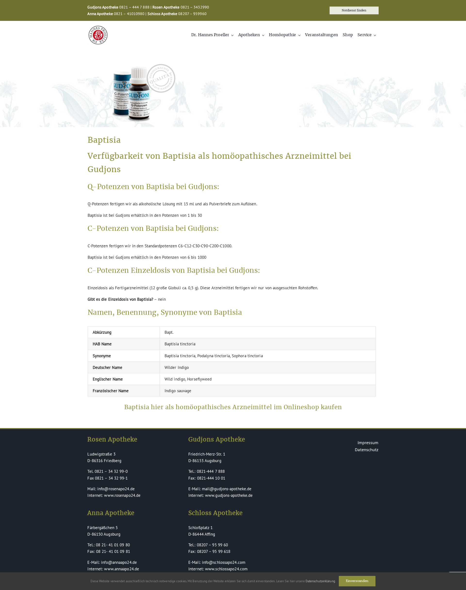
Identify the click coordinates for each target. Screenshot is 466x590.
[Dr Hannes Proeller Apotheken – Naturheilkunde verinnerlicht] (98, 27)
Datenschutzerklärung (320, 581)
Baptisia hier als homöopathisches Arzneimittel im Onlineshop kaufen (233, 407)
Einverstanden (357, 581)
